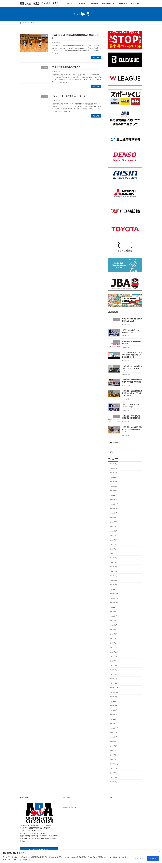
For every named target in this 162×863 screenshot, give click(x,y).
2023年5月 (113, 625)
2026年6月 (113, 473)
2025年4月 (113, 535)
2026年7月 (113, 468)
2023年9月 (113, 607)
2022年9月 (113, 661)
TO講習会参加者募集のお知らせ (66, 67)
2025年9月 (113, 513)
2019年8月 (113, 777)
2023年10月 (114, 603)
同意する (153, 858)
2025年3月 (113, 540)
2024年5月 (113, 576)
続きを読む (96, 58)
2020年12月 (114, 728)
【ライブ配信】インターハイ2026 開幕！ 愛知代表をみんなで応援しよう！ (132, 355)
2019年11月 (114, 764)
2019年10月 (114, 768)
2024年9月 (113, 558)
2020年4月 (113, 755)
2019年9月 (113, 773)
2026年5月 (113, 477)
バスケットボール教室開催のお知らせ (68, 96)
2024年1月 (113, 589)
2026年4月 (113, 482)
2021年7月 (113, 706)
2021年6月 (113, 710)
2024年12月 (114, 553)
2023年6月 (113, 620)
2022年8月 (113, 665)
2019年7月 (113, 782)
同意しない (139, 858)
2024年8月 (113, 562)
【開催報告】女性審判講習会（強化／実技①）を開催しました (132, 368)
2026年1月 (113, 495)
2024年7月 (113, 567)
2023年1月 (113, 643)
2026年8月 (113, 464)
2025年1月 (113, 549)
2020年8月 (113, 741)
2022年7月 (113, 670)
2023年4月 (113, 629)
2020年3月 (113, 759)
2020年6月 (113, 746)
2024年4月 (113, 580)
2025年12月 (114, 500)
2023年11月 (114, 598)
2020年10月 (114, 732)
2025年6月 (113, 526)
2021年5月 (113, 715)
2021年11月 (114, 688)
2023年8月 (113, 612)
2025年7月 (113, 522)
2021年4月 (113, 719)
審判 (111, 452)
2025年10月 (114, 508)
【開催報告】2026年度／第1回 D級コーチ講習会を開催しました (132, 429)
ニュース (113, 447)
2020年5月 (113, 750)
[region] (81, 856)
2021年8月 (113, 701)
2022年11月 (114, 652)
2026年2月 (113, 491)
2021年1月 (113, 724)
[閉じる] (159, 851)
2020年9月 (113, 737)
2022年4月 (113, 683)
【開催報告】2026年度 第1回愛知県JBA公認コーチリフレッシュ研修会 (132, 393)
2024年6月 (113, 571)
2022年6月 (113, 674)
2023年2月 (113, 638)
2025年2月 (113, 544)
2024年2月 (113, 585)
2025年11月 (114, 504)
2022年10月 (114, 656)
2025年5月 (113, 531)
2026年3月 (113, 486)
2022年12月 (114, 647)
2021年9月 (113, 697)
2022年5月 (113, 679)
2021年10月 (114, 692)
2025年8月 (113, 518)
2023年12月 (114, 594)
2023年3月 (113, 634)
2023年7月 (113, 616)
